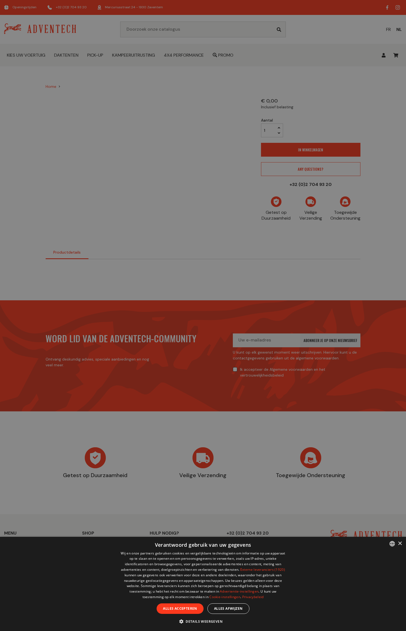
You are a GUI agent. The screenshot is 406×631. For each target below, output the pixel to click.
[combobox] (392, 543)
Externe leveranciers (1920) (262, 569)
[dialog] (203, 584)
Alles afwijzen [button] (228, 608)
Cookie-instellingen (224, 597)
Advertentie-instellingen (239, 591)
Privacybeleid (253, 597)
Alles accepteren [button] (180, 608)
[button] (203, 621)
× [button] (400, 543)
